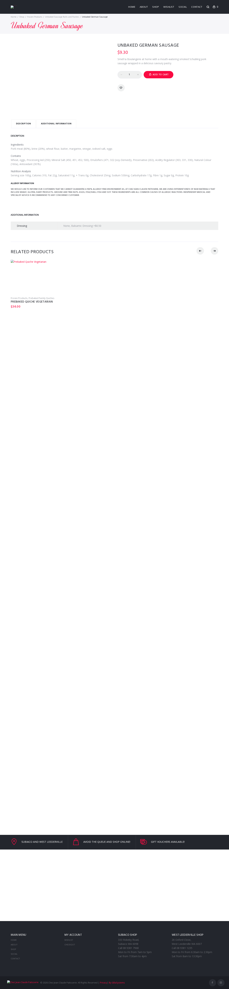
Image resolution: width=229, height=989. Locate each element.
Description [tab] (23, 124)
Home (131, 6)
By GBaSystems (117, 982)
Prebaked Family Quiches (41, 298)
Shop (155, 6)
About (144, 6)
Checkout (69, 944)
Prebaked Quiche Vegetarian (32, 302)
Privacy (103, 982)
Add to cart (161, 75)
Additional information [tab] (56, 124)
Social (183, 6)
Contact (196, 6)
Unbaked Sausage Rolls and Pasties (62, 17)
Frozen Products (34, 17)
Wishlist (168, 6)
